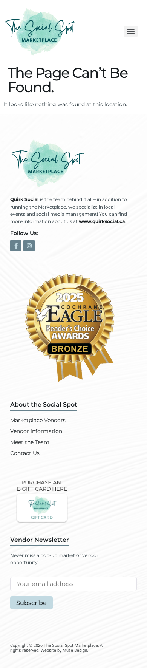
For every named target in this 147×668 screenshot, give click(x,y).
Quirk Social (24, 199)
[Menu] (131, 31)
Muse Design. (75, 650)
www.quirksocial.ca (102, 221)
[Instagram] (29, 245)
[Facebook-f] (15, 245)
